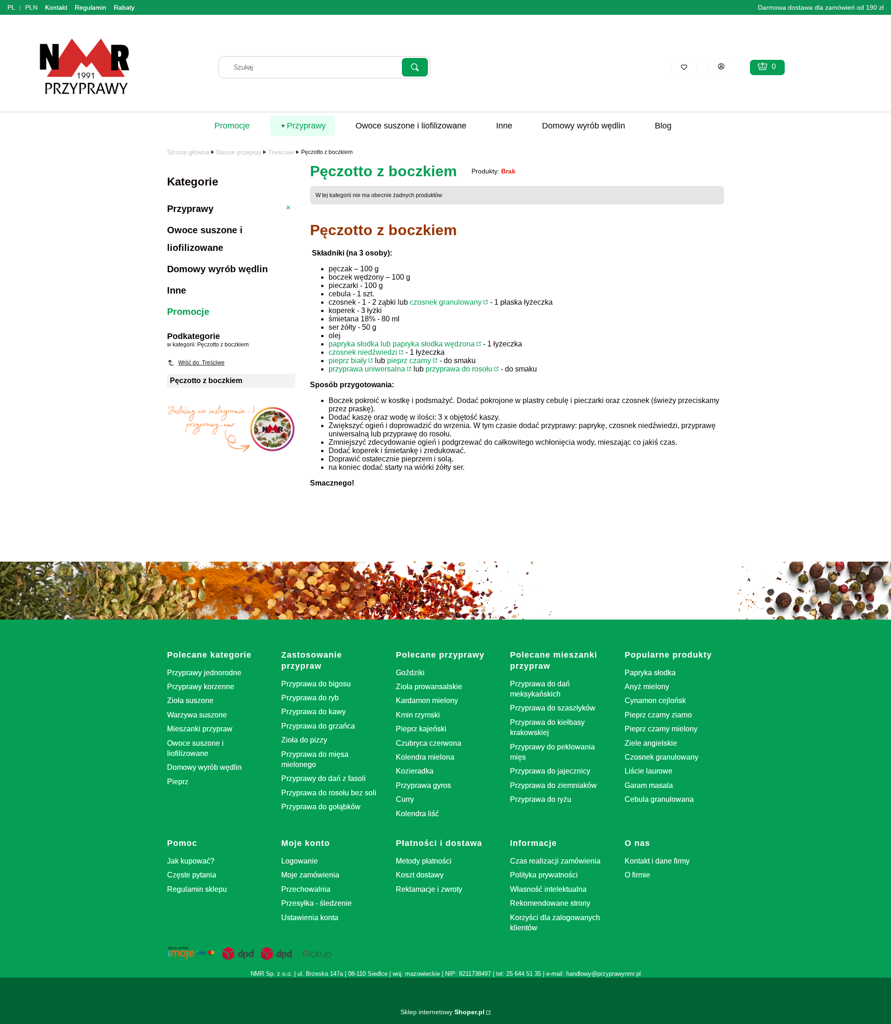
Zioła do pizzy (304, 740)
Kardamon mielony (427, 700)
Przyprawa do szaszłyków (552, 708)
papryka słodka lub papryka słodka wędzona (402, 344)
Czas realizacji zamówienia (555, 861)
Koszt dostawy (420, 875)
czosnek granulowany (446, 302)
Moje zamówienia (310, 875)
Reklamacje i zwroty (429, 889)
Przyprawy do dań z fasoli (323, 778)
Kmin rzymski (418, 715)
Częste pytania (191, 875)
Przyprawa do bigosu (316, 684)
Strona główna (188, 152)
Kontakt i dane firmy (657, 861)
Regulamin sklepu (197, 889)
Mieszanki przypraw (199, 729)
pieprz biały (348, 361)
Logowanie (299, 861)
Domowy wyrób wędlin (204, 767)
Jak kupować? (190, 861)
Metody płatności (424, 861)
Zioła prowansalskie (429, 687)
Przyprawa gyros (423, 785)
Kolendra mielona (425, 757)
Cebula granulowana (659, 799)
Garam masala (649, 785)
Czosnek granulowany (661, 757)
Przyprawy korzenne (200, 687)
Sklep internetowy (442, 1012)
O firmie (637, 875)
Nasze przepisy (238, 152)
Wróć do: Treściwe (201, 362)
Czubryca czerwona (428, 743)
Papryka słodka (650, 673)
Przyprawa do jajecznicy (550, 771)
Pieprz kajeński (421, 729)
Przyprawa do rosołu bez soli (328, 793)
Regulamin (90, 7)
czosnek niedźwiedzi (363, 352)
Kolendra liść (417, 814)
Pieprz (177, 782)
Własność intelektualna (548, 889)
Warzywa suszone (197, 715)
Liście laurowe (648, 771)
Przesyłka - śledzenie (316, 903)
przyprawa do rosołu (459, 369)
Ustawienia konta (309, 918)
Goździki (410, 673)
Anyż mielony (647, 687)
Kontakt (56, 7)
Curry (405, 799)
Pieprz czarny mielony (661, 729)
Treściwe (281, 152)
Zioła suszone (190, 700)
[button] (415, 67)
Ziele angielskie (651, 743)
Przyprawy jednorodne (204, 673)
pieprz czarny (409, 361)
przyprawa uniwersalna (367, 369)
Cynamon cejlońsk (655, 700)
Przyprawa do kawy (313, 712)
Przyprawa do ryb (310, 698)
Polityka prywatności (544, 875)
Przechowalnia (305, 889)
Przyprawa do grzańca (318, 726)
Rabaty (124, 7)
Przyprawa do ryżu (540, 799)
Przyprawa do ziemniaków (553, 785)
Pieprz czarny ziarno (658, 715)
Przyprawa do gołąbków (321, 807)
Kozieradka (414, 771)
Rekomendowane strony (550, 903)
